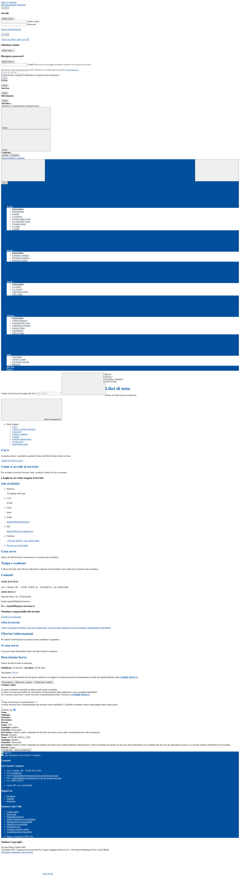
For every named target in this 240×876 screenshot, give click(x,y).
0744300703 (16, 773)
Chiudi (4, 85)
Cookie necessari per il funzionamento (18, 702)
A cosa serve (17, 441)
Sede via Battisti (10, 483)
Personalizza (7, 682)
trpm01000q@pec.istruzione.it (20, 531)
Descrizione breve (20, 444)
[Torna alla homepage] (120, 158)
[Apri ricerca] (217, 170)
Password (31, 24)
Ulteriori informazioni (21, 439)
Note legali (11, 814)
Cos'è (14, 427)
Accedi (5, 8)
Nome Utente (33, 21)
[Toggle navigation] (23, 170)
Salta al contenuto (9, 2)
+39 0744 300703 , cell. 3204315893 (23, 541)
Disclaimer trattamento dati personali (17, 852)
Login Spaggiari (72, 70)
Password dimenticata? (11, 29)
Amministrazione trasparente (19, 832)
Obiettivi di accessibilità (17, 824)
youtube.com (7, 710)
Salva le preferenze (22, 750)
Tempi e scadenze (20, 434)
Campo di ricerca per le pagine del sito (18, 393)
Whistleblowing (14, 827)
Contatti (15, 437)
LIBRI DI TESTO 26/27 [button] (12, 461)
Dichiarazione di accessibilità (19, 822)
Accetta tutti (43, 682)
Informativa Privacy (15, 817)
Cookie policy (13, 812)
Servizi (108, 376)
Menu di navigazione (52, 419)
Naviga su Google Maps (17, 545)
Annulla (5, 155)
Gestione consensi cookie (18, 829)
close (4, 183)
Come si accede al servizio (23, 429)
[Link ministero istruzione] (13, 5)
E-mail (30, 64)
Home (108, 374)
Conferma (15, 155)
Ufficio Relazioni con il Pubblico (21, 819)
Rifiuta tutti (23, 682)
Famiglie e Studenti (113, 379)
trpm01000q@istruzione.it (18, 522)
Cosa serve (17, 432)
